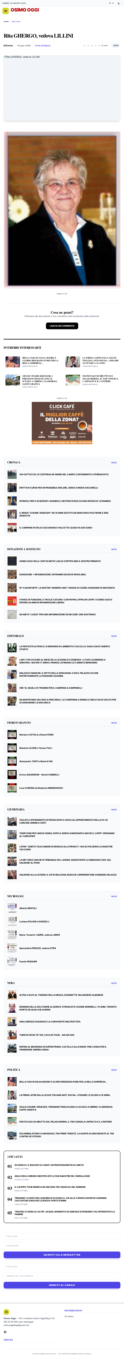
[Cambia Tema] (119, 3)
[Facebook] (5, 1332)
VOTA (115, 45)
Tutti (114, 463)
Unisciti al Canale (62, 1285)
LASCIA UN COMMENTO (62, 326)
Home (6, 21)
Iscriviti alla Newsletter (62, 1254)
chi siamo (68, 1316)
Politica (16, 21)
